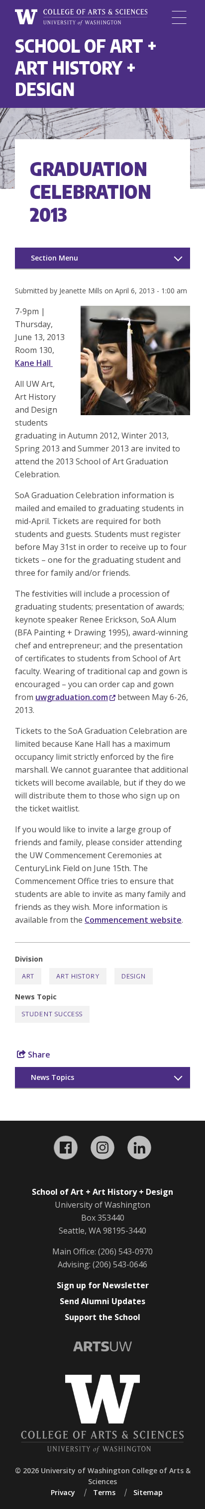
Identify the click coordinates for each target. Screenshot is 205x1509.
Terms (104, 1492)
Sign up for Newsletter (103, 1285)
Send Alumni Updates (102, 1301)
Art (28, 976)
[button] (135, 412)
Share (38, 1054)
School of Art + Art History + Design (86, 67)
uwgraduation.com (71, 697)
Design (133, 976)
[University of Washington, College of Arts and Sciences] (81, 17)
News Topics (52, 1077)
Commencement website (133, 919)
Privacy (63, 1492)
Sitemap (148, 1492)
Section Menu (54, 258)
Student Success (52, 1014)
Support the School (102, 1317)
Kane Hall (34, 362)
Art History (77, 976)
